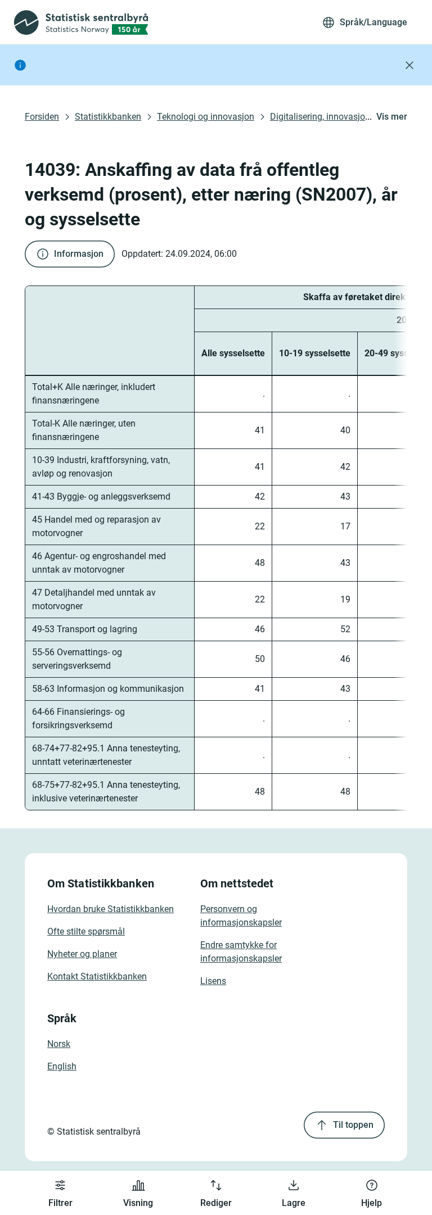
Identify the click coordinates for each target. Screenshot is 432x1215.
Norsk (58, 1044)
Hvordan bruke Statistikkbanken (110, 909)
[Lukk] (409, 65)
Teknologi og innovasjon (205, 116)
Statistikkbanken (108, 116)
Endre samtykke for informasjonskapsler (241, 952)
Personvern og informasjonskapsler (241, 916)
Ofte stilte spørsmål (86, 931)
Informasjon (79, 253)
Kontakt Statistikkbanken (97, 976)
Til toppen (353, 1124)
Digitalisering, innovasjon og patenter (343, 116)
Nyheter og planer (82, 954)
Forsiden (42, 116)
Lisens (213, 981)
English (61, 1066)
